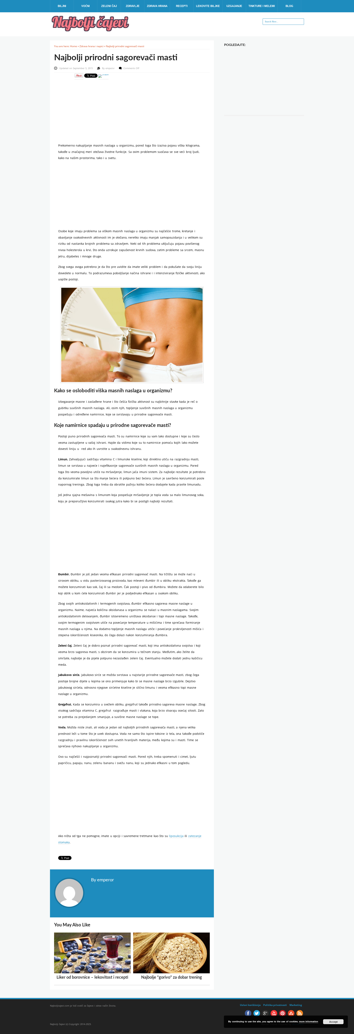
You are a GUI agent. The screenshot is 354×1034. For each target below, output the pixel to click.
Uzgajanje (234, 6)
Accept (333, 1022)
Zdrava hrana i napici (91, 46)
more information (308, 1021)
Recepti (182, 6)
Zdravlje (133, 6)
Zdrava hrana (157, 6)
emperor (110, 68)
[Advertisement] (132, 108)
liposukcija (176, 836)
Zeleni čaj (109, 6)
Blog (289, 6)
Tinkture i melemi (261, 6)
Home (73, 46)
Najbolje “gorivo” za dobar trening (171, 977)
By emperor (102, 880)
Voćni (85, 6)
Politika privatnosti (275, 1005)
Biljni (62, 6)
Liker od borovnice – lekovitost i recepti (92, 977)
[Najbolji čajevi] (91, 30)
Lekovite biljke (208, 6)
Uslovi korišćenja (250, 1005)
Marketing (295, 1005)
